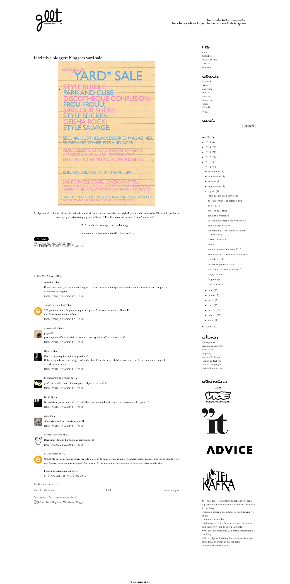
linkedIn (206, 107)
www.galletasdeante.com (214, 530)
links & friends (209, 59)
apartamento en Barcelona (130, 462)
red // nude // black (217, 210)
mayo (211, 300)
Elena (47, 396)
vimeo (205, 103)
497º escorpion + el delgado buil (225, 200)
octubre (212, 181)
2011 (208, 162)
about (205, 52)
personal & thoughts (212, 345)
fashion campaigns (211, 364)
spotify (205, 92)
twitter (205, 85)
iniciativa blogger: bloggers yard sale (68, 58)
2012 (208, 157)
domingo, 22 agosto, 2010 (64, 296)
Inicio (109, 490)
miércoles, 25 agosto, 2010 (65, 475)
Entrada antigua (170, 490)
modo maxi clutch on (219, 225)
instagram (207, 88)
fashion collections (211, 360)
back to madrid (216, 284)
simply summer (216, 274)
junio (211, 295)
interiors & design (211, 356)
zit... (46, 415)
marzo (212, 310)
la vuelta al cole (216, 259)
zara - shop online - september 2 (225, 269)
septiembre (214, 186)
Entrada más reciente (45, 490)
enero (211, 320)
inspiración (75, 246)
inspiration (207, 349)
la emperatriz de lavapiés (57, 377)
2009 (208, 326)
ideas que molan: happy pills (223, 195)
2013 (208, 152)
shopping (206, 353)
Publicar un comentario (46, 484)
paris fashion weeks (212, 368)
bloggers (59, 246)
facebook (206, 81)
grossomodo (50, 327)
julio (211, 290)
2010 (208, 167)
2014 (208, 147)
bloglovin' (207, 99)
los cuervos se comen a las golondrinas (228, 254)
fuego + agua (215, 279)
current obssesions (217, 239)
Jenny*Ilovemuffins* (55, 305)
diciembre (214, 171)
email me (206, 63)
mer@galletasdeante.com (216, 545)
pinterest (206, 96)
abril (211, 305)
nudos (211, 244)
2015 (208, 142)
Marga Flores (51, 453)
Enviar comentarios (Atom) (62, 497)
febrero (212, 315)
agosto (212, 191)
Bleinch (48, 351)
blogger (206, 111)
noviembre (214, 176)
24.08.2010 (214, 205)
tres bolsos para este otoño (221, 264)
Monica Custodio (53, 434)
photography (208, 342)
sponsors (206, 67)
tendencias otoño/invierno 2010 (224, 249)
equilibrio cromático (218, 215)
